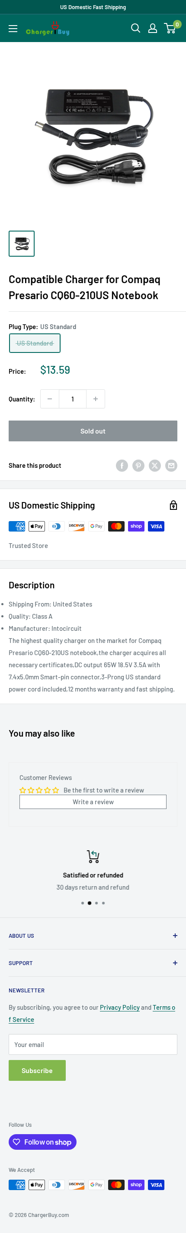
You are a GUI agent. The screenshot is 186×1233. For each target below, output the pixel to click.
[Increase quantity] (96, 399)
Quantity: (22, 399)
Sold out (93, 431)
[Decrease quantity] (50, 399)
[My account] (152, 28)
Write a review (93, 802)
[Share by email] (171, 465)
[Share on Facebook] (122, 465)
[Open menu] (13, 28)
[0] (170, 28)
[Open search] (136, 28)
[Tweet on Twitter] (155, 465)
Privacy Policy (120, 1007)
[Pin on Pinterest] (138, 465)
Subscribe (37, 1070)
